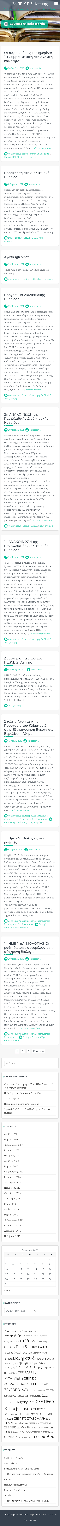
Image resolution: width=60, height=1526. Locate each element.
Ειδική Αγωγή (39, 1341)
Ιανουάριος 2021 (12, 1150)
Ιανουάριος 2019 (12, 1225)
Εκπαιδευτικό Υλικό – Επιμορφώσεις (21, 1468)
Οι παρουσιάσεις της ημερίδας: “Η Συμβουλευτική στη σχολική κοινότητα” (29, 57)
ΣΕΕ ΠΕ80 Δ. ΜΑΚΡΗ (17, 1427)
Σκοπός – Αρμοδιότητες (15, 1490)
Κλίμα (30, 822)
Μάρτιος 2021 (11, 1139)
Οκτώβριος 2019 (12, 1193)
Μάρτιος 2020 (11, 1166)
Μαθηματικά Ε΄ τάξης (44, 1358)
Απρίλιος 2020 (11, 1161)
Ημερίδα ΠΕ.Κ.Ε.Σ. (12, 157)
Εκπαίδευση (9, 1347)
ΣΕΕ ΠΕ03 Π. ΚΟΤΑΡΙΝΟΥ (37, 1390)
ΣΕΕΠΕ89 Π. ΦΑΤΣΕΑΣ (41, 1432)
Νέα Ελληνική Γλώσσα (36, 1363)
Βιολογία (43, 924)
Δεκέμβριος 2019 (12, 1182)
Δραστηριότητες (29, 153)
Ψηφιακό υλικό (43, 1436)
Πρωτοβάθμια (10, 1373)
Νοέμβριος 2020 (12, 1155)
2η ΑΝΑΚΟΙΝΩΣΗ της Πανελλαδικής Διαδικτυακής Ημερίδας (26, 418)
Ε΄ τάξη (25, 1340)
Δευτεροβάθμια (39, 1037)
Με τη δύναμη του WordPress (16, 1514)
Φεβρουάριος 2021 (13, 1144)
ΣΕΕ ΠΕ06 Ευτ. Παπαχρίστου (28, 1395)
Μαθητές (24, 927)
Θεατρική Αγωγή (40, 1352)
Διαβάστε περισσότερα (41, 148)
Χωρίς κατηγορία (28, 157)
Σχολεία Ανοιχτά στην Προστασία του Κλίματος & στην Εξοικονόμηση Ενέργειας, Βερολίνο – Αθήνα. (28, 727)
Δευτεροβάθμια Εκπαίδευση (35, 815)
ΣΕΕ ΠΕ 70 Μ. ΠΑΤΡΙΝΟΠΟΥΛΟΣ (40, 1423)
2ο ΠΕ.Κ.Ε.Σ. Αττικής (30, 4)
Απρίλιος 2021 (11, 1134)
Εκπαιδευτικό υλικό (31, 1346)
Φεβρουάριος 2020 (13, 1171)
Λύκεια (16, 927)
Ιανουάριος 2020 (12, 1177)
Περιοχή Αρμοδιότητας (15, 1484)
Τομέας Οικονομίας (25, 1437)
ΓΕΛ (34, 1331)
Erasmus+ (9, 1331)
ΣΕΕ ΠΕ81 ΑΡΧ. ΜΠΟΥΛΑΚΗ (40, 1428)
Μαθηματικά (23, 1358)
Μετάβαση (20, 1363)
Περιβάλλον (38, 822)
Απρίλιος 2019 (11, 1209)
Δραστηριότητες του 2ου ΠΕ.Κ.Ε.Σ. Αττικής (23, 660)
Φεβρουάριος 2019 (13, 1220)
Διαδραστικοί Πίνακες (31, 1336)
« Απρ (7, 1290)
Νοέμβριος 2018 (12, 1236)
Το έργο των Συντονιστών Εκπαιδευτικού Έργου (26, 1500)
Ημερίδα (8, 927)
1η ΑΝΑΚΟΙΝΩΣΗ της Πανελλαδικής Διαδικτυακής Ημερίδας (26, 546)
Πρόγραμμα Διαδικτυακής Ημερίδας (24, 297)
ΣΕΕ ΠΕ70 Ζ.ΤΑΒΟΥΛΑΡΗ (29, 1418)
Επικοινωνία (10, 1479)
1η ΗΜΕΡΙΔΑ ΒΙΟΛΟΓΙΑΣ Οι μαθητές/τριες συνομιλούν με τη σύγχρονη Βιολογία (29, 947)
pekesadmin (35, 68)
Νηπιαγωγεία (11, 1367)
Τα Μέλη (8, 1495)
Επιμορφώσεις (43, 153)
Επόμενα (38, 1051)
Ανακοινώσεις (14, 153)
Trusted (38, 1514)
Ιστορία (8, 1358)
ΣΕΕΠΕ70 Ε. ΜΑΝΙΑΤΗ (29, 1414)
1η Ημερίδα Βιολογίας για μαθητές (24, 840)
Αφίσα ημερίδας (17, 257)
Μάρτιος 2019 (11, 1214)
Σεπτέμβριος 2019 (13, 1198)
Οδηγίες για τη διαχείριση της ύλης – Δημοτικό (30, 1473)
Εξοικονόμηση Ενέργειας (15, 822)
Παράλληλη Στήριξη (31, 1367)
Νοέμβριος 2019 (12, 1187)
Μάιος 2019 (10, 1204)
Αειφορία (19, 1331)
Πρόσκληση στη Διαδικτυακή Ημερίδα (26, 175)
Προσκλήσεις (25, 819)
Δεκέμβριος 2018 (12, 1230)
